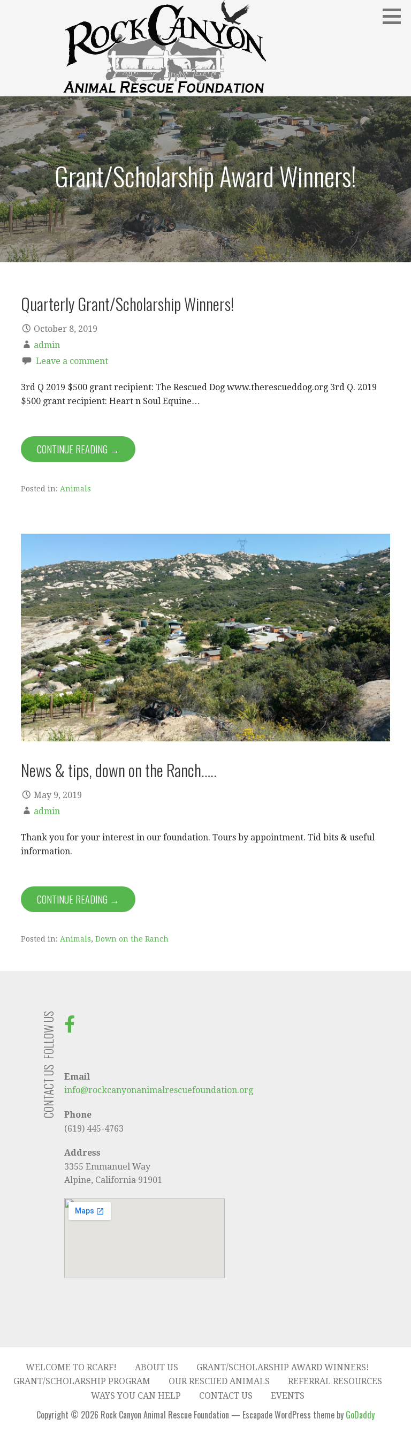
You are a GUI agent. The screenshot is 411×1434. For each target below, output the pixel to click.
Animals (75, 488)
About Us (156, 1367)
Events (288, 1396)
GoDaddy (360, 1414)
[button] (395, 16)
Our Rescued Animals (219, 1381)
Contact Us (226, 1396)
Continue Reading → (78, 449)
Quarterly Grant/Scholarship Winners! (127, 303)
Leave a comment (72, 361)
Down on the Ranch (132, 939)
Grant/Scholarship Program (81, 1381)
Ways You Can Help (136, 1396)
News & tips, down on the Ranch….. (119, 769)
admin (47, 345)
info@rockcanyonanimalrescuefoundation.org (158, 1090)
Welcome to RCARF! (71, 1367)
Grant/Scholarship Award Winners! (282, 1367)
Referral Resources (335, 1381)
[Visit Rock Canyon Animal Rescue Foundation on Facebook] (69, 1027)
